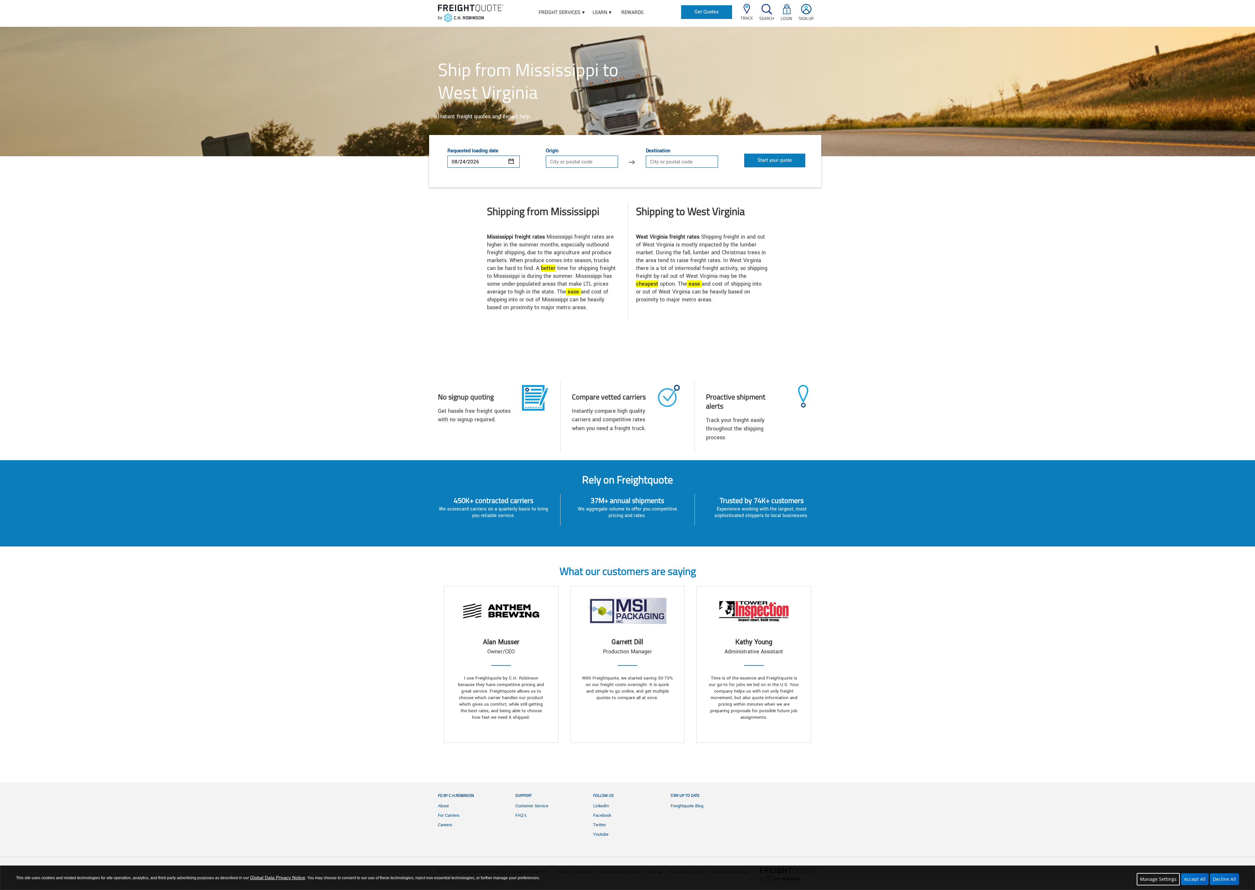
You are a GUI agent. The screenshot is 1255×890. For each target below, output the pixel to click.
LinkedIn (601, 806)
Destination (658, 151)
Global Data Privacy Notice (277, 877)
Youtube (601, 834)
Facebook (602, 815)
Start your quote (775, 160)
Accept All (1195, 879)
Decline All (1224, 879)
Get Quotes (706, 11)
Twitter (599, 825)
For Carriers (449, 815)
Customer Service (531, 806)
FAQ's (521, 815)
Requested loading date (472, 151)
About (443, 806)
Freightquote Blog (687, 806)
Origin (552, 151)
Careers (445, 825)
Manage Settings (1158, 879)
